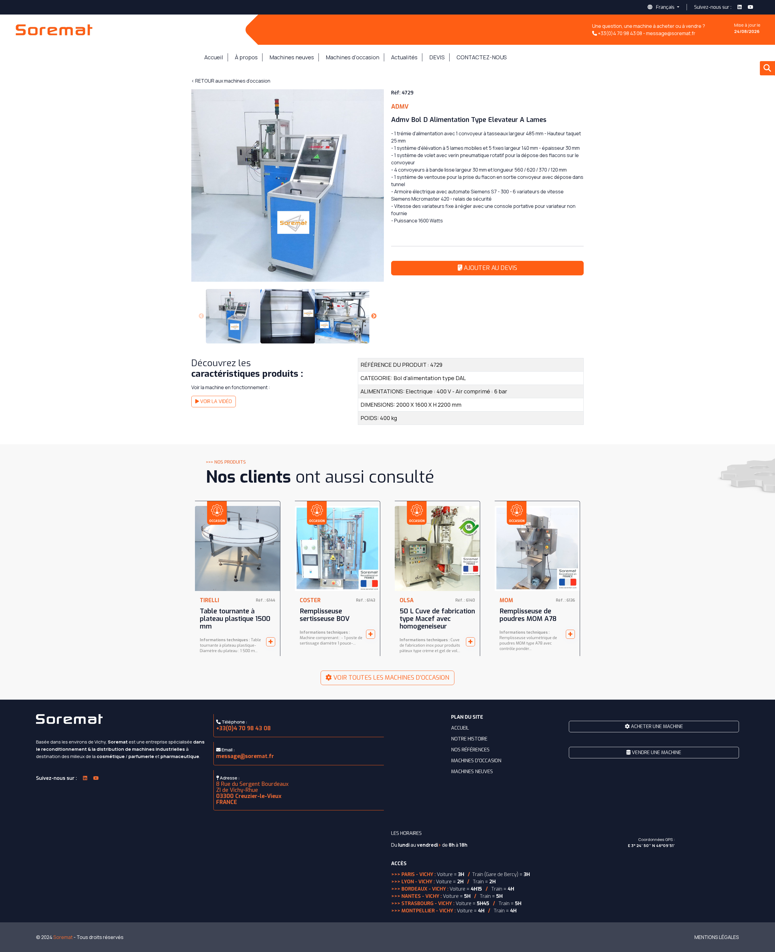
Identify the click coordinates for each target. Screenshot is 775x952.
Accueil (213, 57)
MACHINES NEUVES (472, 771)
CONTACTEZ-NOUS (482, 57)
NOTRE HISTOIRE (469, 739)
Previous (201, 316)
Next (374, 316)
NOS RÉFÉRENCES (470, 750)
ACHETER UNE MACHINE (656, 726)
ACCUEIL (460, 728)
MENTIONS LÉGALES (716, 937)
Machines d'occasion (352, 57)
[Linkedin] (739, 7)
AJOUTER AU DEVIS (489, 268)
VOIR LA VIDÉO (215, 401)
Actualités (404, 57)
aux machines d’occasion (230, 80)
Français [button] (665, 7)
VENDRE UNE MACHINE (656, 752)
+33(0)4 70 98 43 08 (243, 728)
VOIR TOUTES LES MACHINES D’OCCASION (390, 678)
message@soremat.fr (245, 756)
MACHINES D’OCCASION (476, 760)
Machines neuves (291, 57)
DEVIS (437, 57)
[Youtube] (754, 7)
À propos (246, 57)
